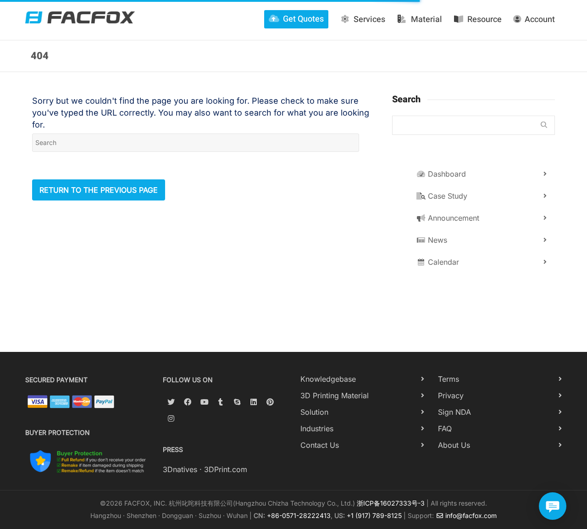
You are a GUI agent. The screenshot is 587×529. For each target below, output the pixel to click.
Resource (484, 19)
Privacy (451, 395)
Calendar (442, 262)
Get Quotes (303, 19)
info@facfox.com (470, 515)
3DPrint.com (225, 469)
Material (426, 19)
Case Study (446, 195)
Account (540, 19)
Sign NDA (454, 412)
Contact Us (319, 445)
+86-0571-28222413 (299, 515)
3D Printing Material (334, 395)
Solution (314, 412)
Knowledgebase (328, 379)
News (436, 240)
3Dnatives (180, 469)
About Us (454, 445)
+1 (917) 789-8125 (374, 515)
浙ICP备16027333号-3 (391, 503)
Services (369, 19)
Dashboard (446, 173)
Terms (448, 379)
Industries (316, 428)
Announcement (452, 218)
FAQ (445, 428)
